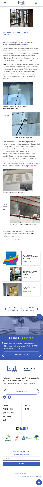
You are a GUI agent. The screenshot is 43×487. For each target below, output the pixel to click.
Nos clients (7, 416)
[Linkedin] (9, 397)
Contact (27, 405)
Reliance (27, 409)
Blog (4, 420)
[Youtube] (4, 397)
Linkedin (17, 240)
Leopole (5, 405)
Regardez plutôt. (31, 166)
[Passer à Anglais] (36, 3)
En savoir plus (8, 409)
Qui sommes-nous (9, 412)
